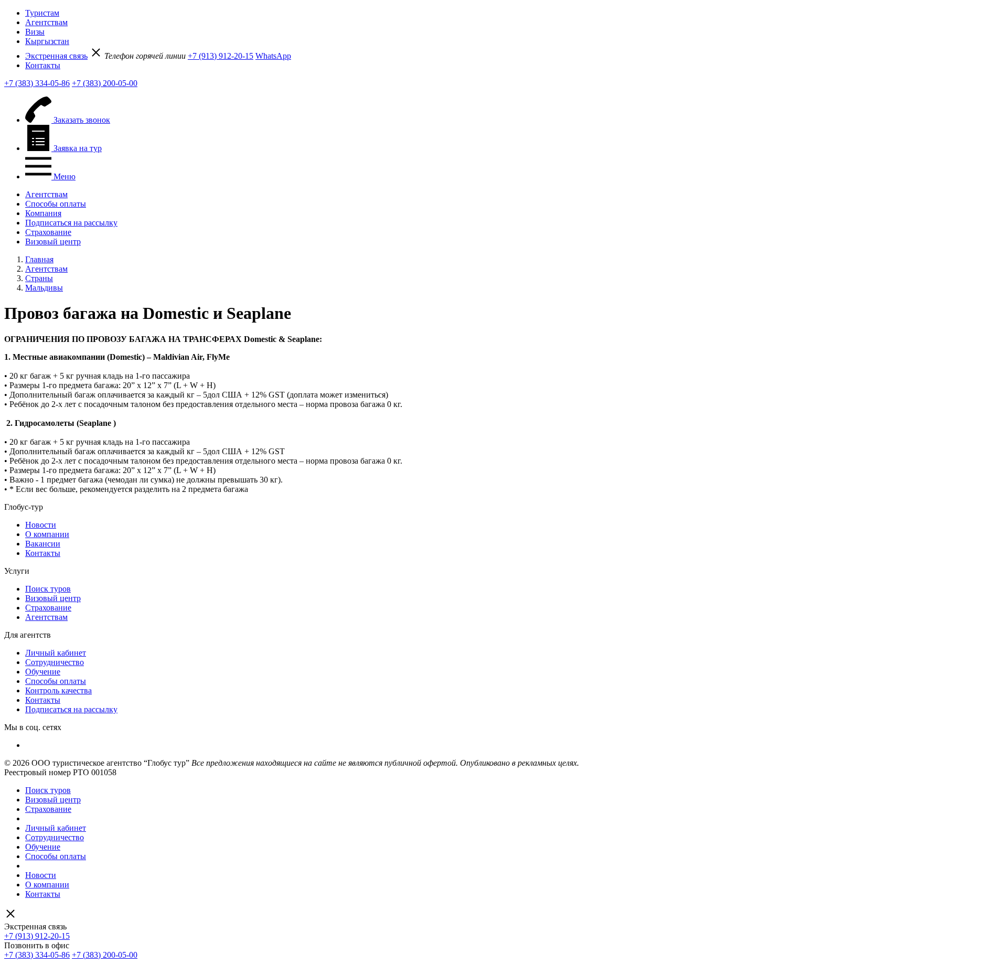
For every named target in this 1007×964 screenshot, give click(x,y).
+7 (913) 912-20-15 (220, 55)
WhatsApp (273, 55)
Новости (40, 524)
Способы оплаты (55, 203)
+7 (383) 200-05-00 (104, 83)
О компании (47, 534)
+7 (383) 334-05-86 (37, 83)
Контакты (42, 65)
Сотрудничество (54, 662)
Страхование (48, 232)
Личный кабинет (55, 652)
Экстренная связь (56, 55)
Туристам (42, 12)
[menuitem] (514, 13)
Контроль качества (58, 690)
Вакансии (42, 543)
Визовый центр (53, 241)
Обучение (42, 671)
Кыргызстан (47, 41)
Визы (35, 31)
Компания (43, 213)
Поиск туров (48, 588)
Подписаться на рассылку (71, 222)
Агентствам (46, 22)
